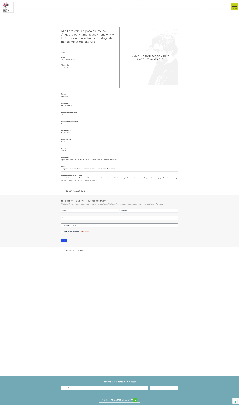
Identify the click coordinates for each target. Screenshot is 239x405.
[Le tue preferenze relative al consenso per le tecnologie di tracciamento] (236, 402)
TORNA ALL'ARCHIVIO (75, 191)
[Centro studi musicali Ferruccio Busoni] (7, 7)
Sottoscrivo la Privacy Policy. (76, 232)
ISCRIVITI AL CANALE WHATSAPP (117, 400)
